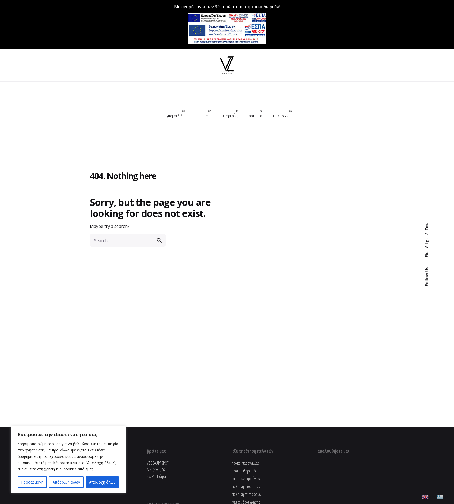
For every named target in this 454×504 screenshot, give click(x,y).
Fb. (427, 254)
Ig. (427, 241)
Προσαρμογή (32, 482)
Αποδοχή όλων (102, 482)
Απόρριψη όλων (66, 482)
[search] (159, 240)
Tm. (427, 227)
